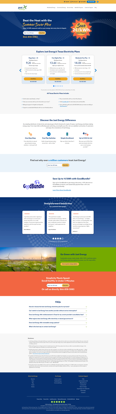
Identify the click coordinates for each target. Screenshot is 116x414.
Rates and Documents (62, 399)
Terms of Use (46, 399)
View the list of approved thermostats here (41, 353)
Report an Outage (83, 386)
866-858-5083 (91, 1)
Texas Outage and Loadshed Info (83, 388)
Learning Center (83, 384)
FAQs (83, 379)
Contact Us (83, 392)
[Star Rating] (24, 213)
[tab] (58, 307)
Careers (32, 384)
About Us (33, 379)
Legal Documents (53, 399)
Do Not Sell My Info (71, 399)
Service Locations (58, 379)
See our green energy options (69, 264)
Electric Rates (83, 390)
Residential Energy (51, 7)
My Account (75, 1)
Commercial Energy (61, 7)
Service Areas (70, 7)
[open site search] (97, 2)
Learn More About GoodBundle (62, 190)
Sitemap (77, 399)
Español (67, 1)
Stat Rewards (63, 106)
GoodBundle (65, 101)
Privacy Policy (39, 399)
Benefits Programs (79, 7)
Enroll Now (33, 78)
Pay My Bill (83, 1)
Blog (96, 7)
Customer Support (89, 7)
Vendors (32, 386)
